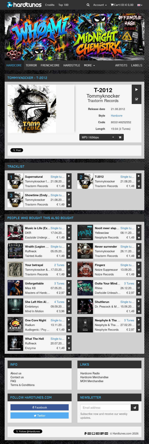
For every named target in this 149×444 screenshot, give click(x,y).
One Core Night (35, 320)
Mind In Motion (34, 311)
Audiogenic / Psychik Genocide (45, 329)
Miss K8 (30, 288)
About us (15, 373)
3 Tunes (59, 283)
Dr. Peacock (103, 306)
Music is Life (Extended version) (46, 228)
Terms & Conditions (22, 385)
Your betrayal (34, 265)
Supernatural (34, 176)
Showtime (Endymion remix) (44, 195)
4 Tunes (59, 302)
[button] (88, 5)
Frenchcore (50, 65)
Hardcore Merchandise (94, 377)
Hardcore (14, 65)
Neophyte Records (107, 237)
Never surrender (106, 246)
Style (102, 115)
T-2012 (99, 176)
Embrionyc (32, 306)
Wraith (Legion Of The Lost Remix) (48, 246)
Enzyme (30, 348)
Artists (121, 65)
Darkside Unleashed (108, 293)
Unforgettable (34, 283)
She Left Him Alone (38, 302)
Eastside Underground (39, 237)
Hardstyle (72, 65)
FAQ (13, 381)
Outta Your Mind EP (108, 283)
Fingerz (100, 265)
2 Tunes (59, 265)
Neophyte (101, 325)
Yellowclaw (102, 233)
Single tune (58, 176)
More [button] (88, 65)
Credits (50, 4)
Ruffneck (30, 251)
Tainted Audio (33, 256)
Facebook (40, 407)
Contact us (17, 377)
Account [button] (99, 4)
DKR (28, 233)
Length (100, 129)
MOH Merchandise (91, 381)
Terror (31, 65)
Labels (136, 65)
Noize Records (104, 274)
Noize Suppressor (106, 269)
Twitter (40, 415)
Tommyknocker (103, 95)
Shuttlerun (102, 302)
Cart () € (123, 4)
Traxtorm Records (103, 100)
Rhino (98, 288)
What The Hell (34, 338)
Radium (30, 325)
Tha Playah (118, 325)
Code (101, 122)
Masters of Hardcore (38, 293)
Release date (96, 109)
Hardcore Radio (90, 373)
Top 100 (63, 4)
